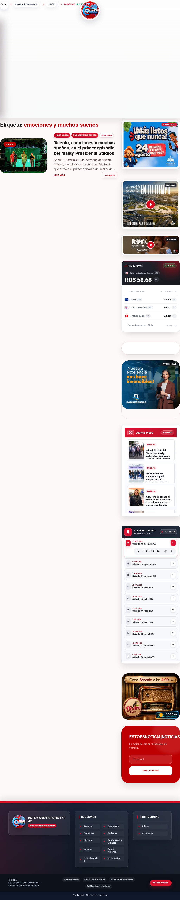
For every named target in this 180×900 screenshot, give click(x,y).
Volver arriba (160, 883)
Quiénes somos (71, 879)
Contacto (147, 833)
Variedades (114, 858)
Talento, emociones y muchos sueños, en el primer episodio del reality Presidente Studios (84, 147)
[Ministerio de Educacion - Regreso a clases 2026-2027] (150, 144)
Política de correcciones (98, 886)
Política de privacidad (94, 879)
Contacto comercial (96, 895)
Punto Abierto (112, 850)
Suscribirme (151, 770)
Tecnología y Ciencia (115, 841)
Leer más (59, 175)
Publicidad (78, 895)
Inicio (145, 826)
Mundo (88, 849)
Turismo (112, 833)
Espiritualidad (91, 859)
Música (88, 840)
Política (88, 826)
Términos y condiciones (121, 879)
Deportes (89, 833)
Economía (113, 826)
